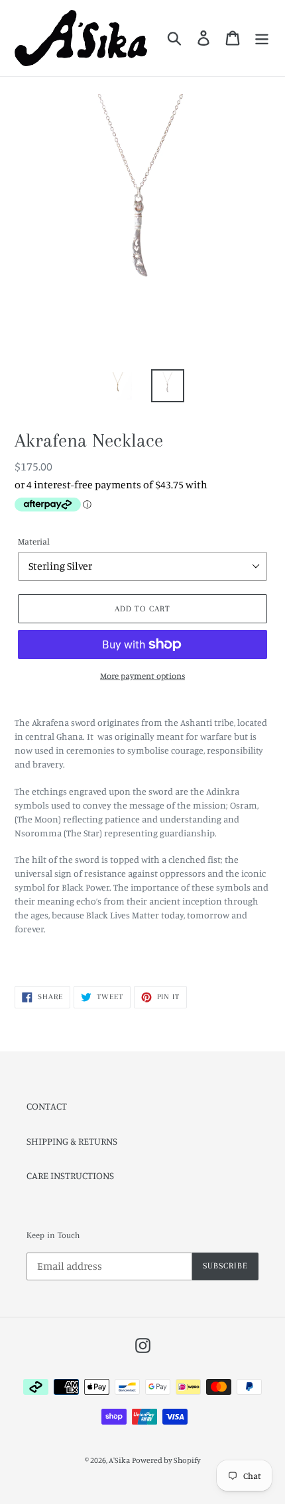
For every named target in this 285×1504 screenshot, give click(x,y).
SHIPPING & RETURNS (72, 1141)
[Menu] (261, 37)
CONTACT (47, 1106)
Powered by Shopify (166, 1460)
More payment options (142, 675)
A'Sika (119, 1460)
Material (34, 541)
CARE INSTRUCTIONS (70, 1175)
